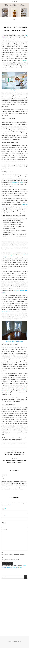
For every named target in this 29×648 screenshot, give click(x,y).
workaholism (24, 60)
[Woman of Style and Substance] (14, 10)
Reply (3, 478)
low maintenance (22, 443)
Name (4, 508)
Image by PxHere (14, 90)
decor (4, 443)
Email (3, 515)
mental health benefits (18, 182)
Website (4, 522)
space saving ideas (7, 311)
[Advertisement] (14, 596)
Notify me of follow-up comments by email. (13, 554)
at (2, 476)
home (9, 443)
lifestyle (14, 443)
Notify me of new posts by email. (10, 559)
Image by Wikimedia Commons (14, 341)
